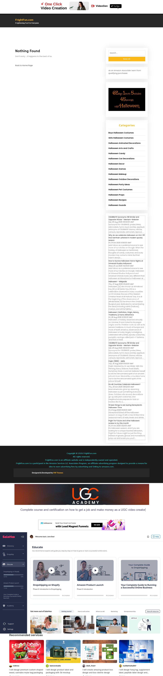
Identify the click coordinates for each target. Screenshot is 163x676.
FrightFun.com (24, 19)
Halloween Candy (116, 153)
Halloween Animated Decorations (124, 143)
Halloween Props (116, 195)
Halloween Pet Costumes (120, 189)
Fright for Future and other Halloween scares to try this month (124, 422)
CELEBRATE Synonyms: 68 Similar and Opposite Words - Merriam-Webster (124, 218)
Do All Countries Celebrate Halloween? (124, 384)
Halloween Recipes (117, 200)
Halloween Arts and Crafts (121, 148)
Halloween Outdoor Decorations (123, 179)
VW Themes (58, 473)
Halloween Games (117, 169)
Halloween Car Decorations (121, 158)
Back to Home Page (24, 65)
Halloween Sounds (117, 205)
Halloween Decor (116, 164)
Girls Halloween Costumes (121, 138)
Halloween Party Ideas (119, 184)
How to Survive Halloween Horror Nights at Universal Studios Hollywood (126, 262)
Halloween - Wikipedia (118, 281)
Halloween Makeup (117, 174)
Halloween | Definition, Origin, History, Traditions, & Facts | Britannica (124, 313)
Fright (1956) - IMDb (117, 361)
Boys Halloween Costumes (121, 133)
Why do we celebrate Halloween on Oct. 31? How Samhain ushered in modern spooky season (127, 237)
